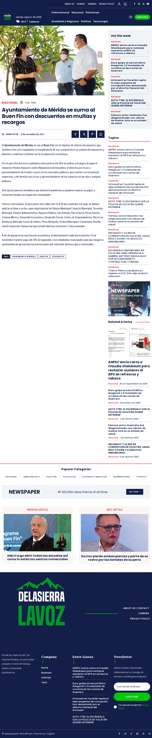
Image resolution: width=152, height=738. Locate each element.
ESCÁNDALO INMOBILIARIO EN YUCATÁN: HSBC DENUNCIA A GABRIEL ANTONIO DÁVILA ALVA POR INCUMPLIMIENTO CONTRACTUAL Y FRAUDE (127, 256)
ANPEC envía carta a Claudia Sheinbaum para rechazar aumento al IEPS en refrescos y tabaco (129, 49)
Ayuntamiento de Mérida (24, 257)
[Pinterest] (92, 134)
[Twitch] (137, 734)
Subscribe (132, 696)
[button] (125, 4)
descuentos (58, 257)
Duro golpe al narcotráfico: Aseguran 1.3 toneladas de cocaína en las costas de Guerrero (128, 66)
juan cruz (12, 134)
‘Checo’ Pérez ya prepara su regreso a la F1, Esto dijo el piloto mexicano (128, 273)
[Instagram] (139, 4)
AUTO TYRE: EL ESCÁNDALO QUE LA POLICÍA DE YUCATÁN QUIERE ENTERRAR (128, 103)
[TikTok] (131, 734)
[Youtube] (148, 4)
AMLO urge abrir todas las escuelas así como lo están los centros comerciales (37, 557)
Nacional (10, 102)
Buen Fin (44, 257)
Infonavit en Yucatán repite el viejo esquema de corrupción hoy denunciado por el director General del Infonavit (129, 85)
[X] (143, 4)
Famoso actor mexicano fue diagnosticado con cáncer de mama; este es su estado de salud (129, 119)
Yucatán (115, 77)
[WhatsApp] (101, 134)
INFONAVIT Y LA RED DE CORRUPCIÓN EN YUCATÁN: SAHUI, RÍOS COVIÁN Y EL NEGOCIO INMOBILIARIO (129, 237)
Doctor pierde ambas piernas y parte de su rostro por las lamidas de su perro (114, 557)
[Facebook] (134, 4)
